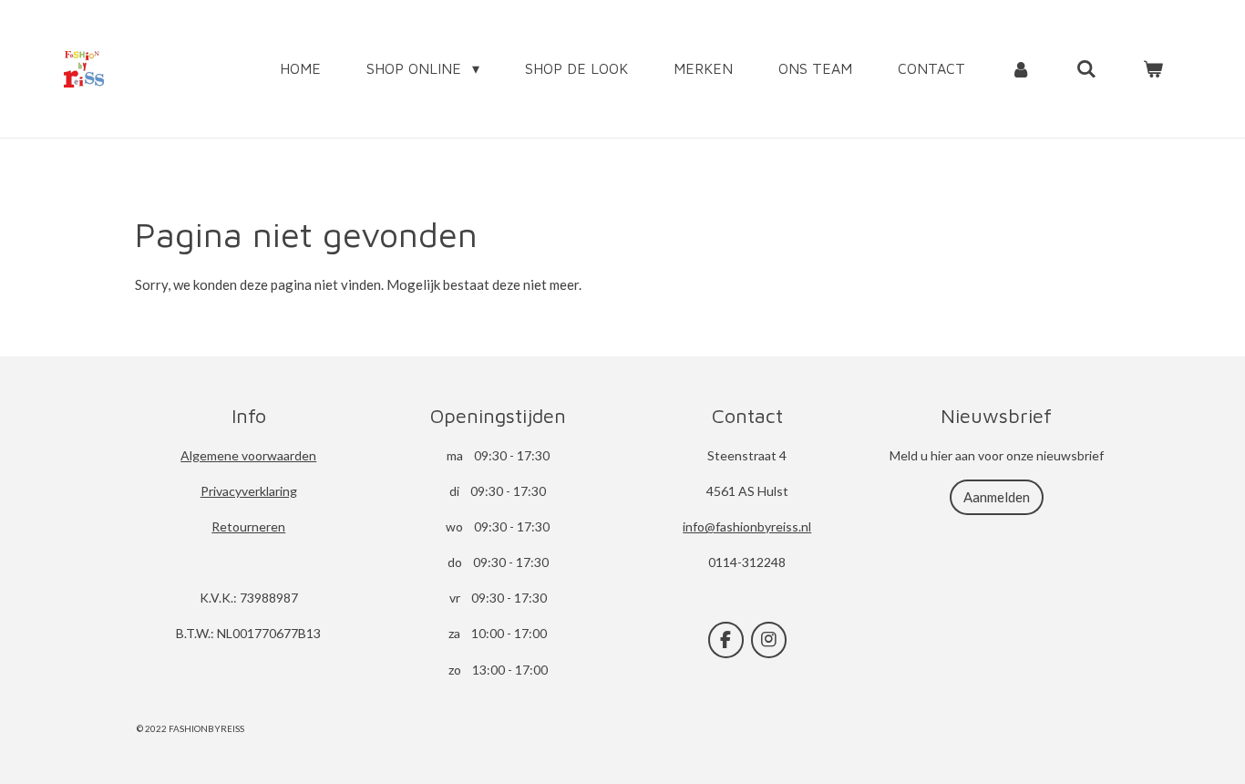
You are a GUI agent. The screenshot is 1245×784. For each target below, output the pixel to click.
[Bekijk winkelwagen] (1153, 68)
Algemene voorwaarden (248, 455)
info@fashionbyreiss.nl (747, 526)
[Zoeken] (1086, 68)
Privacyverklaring (249, 491)
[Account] (1021, 68)
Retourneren (248, 526)
